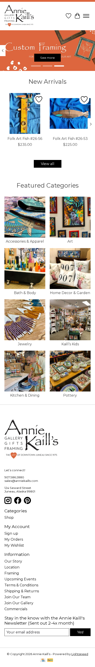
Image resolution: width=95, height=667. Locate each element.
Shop (9, 517)
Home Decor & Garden (70, 293)
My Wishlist (14, 545)
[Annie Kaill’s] (19, 16)
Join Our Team (17, 597)
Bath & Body (25, 293)
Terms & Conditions (21, 585)
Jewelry (25, 344)
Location (11, 567)
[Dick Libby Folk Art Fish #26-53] (70, 113)
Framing (11, 573)
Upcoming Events (20, 579)
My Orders (13, 539)
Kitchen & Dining (25, 395)
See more (47, 57)
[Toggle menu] (86, 15)
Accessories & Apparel (25, 241)
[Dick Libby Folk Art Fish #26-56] (24, 113)
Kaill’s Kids (70, 344)
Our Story (13, 561)
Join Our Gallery (18, 603)
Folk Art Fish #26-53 (70, 139)
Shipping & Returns (21, 591)
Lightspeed (79, 654)
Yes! (80, 632)
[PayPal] (50, 660)
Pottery (70, 395)
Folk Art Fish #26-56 (25, 139)
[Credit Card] (43, 660)
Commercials (15, 609)
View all (47, 164)
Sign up (11, 533)
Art (70, 241)
